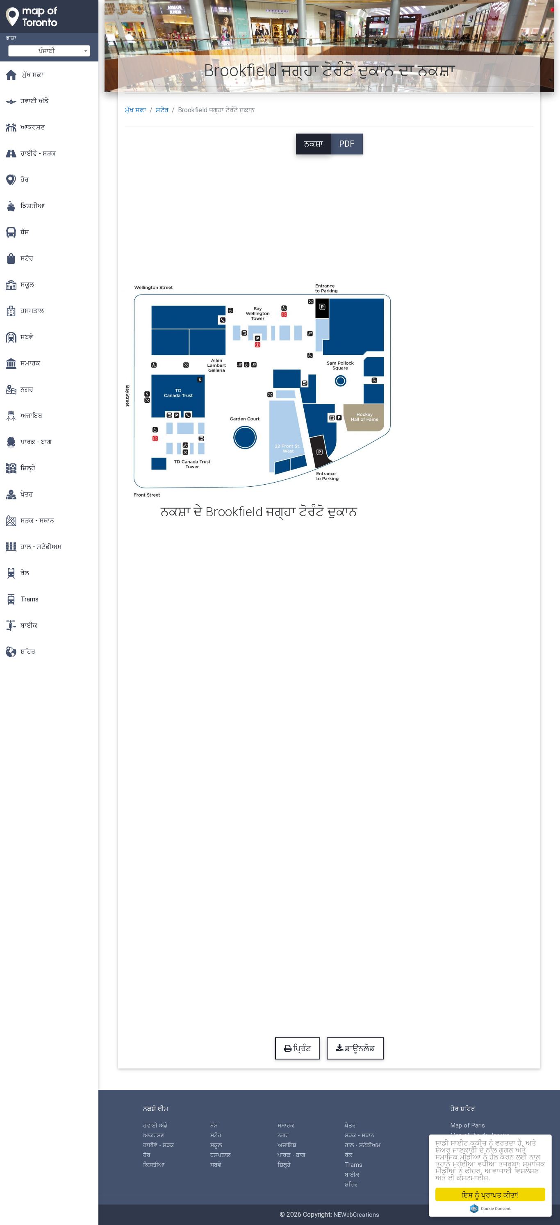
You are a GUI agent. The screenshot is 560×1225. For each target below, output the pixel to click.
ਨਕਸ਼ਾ (313, 144)
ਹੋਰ (146, 1155)
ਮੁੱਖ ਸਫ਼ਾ (135, 110)
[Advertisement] (329, 211)
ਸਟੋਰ (162, 110)
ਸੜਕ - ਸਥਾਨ (359, 1135)
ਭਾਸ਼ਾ (11, 38)
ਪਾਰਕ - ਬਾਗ (291, 1155)
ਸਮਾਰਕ (286, 1125)
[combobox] (49, 51)
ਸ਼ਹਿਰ (351, 1184)
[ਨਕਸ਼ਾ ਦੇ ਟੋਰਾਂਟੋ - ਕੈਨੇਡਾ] (49, 28)
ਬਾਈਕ (352, 1174)
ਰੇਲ (348, 1155)
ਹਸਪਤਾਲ (220, 1155)
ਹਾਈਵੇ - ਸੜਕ (158, 1145)
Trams (353, 1164)
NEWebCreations (356, 1214)
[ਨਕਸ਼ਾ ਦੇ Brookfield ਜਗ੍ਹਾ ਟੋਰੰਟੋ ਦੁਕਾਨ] (259, 390)
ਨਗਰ (283, 1135)
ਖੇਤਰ (350, 1125)
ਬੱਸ (214, 1125)
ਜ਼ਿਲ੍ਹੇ (284, 1164)
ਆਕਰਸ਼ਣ (153, 1135)
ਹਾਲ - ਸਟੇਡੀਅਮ (362, 1145)
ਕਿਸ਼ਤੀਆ (153, 1164)
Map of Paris (468, 1125)
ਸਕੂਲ (216, 1145)
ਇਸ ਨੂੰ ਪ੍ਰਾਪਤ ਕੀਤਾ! (490, 1194)
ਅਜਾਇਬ (287, 1145)
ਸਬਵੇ (215, 1164)
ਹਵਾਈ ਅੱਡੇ (155, 1125)
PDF (347, 144)
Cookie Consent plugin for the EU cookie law (490, 1208)
